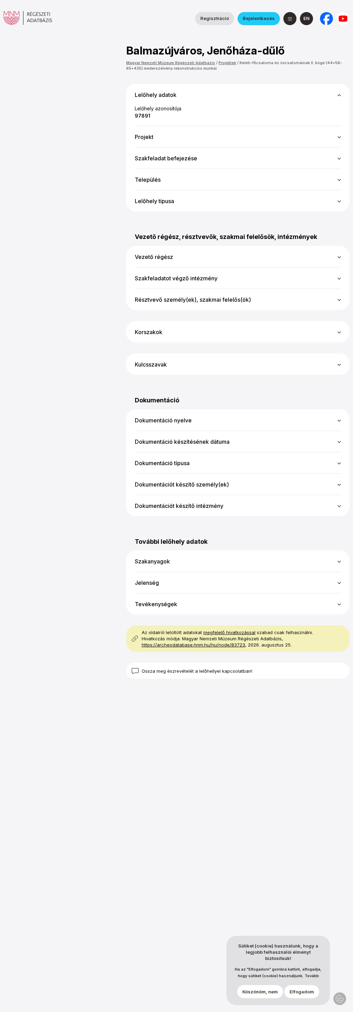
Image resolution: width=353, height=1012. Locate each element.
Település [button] (148, 179)
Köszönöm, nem (260, 991)
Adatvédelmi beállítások (339, 998)
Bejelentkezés (259, 18)
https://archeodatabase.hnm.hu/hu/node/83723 (193, 645)
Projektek (227, 62)
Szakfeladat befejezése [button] (166, 158)
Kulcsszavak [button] (151, 364)
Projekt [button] (144, 136)
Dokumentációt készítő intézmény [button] (179, 505)
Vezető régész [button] (154, 256)
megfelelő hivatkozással (229, 632)
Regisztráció (214, 18)
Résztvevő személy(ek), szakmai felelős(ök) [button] (193, 299)
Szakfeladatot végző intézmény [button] (176, 278)
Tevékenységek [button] (156, 604)
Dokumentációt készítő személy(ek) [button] (182, 484)
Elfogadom (302, 991)
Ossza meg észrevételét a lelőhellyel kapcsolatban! (197, 671)
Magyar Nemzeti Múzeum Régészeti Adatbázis (170, 62)
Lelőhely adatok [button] (155, 94)
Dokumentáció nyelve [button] (163, 420)
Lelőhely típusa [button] (154, 201)
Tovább (312, 976)
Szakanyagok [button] (152, 561)
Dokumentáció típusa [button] (162, 463)
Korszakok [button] (148, 332)
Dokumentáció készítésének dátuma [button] (182, 441)
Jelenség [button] (147, 582)
